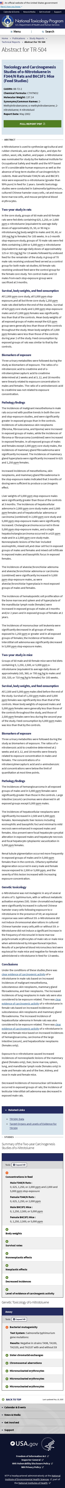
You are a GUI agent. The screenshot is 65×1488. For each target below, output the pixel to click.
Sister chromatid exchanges (26, 1355)
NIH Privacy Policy (31, 1467)
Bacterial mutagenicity (23, 1327)
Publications (18, 38)
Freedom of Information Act (31, 1456)
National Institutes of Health (33, 1483)
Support (57, 12)
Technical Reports (11, 42)
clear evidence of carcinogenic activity (23, 974)
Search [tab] (49, 31)
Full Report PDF (31, 124)
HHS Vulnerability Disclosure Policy (31, 1463)
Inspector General (31, 1459)
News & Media (29, 12)
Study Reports (36, 38)
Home (5, 38)
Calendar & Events (11, 12)
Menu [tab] (17, 31)
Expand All (20, 1164)
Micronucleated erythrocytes (27, 1370)
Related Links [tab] (16, 1110)
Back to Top (13, 1399)
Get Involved (44, 12)
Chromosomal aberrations (26, 1363)
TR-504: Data (17, 1119)
